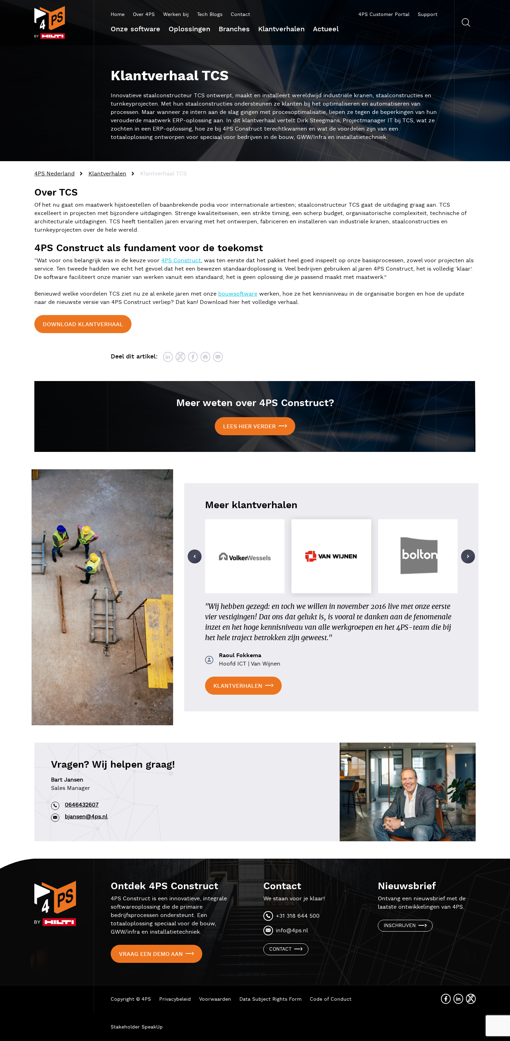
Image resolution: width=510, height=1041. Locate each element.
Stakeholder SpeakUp (137, 1027)
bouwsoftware (237, 294)
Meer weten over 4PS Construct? (255, 403)
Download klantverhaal (83, 324)
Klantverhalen (281, 29)
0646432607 (82, 805)
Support (427, 14)
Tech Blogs (209, 14)
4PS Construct (181, 260)
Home (118, 14)
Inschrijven (400, 926)
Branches (234, 29)
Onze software (135, 29)
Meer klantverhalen (251, 505)
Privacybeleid (175, 999)
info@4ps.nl (292, 930)
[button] (195, 556)
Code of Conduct (330, 999)
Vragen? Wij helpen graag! (113, 765)
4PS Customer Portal (383, 14)
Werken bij (176, 14)
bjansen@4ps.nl (86, 816)
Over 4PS (144, 14)
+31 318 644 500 (298, 916)
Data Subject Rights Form (270, 999)
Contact (240, 14)
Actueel (326, 29)
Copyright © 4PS (131, 999)
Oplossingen (189, 29)
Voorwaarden (215, 999)
